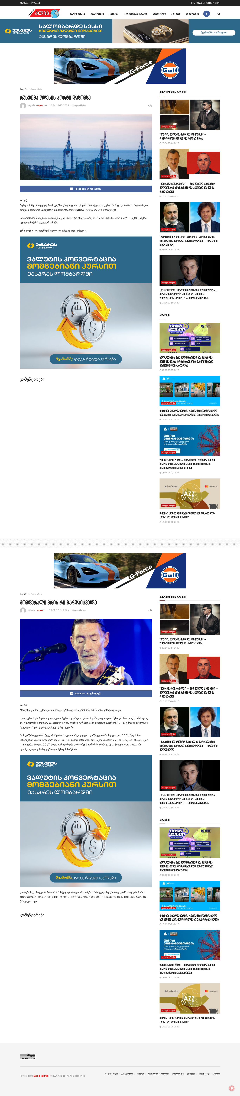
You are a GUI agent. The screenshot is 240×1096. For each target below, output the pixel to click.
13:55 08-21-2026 (170, 419)
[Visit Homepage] (44, 13)
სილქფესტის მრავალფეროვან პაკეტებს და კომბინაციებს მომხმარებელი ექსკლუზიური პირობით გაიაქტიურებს (186, 361)
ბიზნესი (113, 13)
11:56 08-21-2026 (170, 473)
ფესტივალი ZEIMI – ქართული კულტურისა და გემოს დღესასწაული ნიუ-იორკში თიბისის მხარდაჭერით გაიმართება (187, 464)
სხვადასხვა (192, 13)
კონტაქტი (35, 3)
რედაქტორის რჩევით (135, 13)
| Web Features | (41, 1075)
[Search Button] (219, 13)
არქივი (216, 1074)
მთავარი (23, 89)
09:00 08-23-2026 (170, 370)
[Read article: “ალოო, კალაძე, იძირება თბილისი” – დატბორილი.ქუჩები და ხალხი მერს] (190, 115)
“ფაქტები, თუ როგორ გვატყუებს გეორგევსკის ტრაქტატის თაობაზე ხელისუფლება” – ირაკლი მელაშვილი (189, 241)
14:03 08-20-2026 (170, 522)
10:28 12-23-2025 (59, 610)
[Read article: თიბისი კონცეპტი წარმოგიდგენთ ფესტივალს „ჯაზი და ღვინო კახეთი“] (190, 493)
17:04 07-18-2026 (170, 303)
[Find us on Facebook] (206, 13)
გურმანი (175, 13)
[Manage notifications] (232, 1088)
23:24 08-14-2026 (170, 143)
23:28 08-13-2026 (170, 249)
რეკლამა (24, 3)
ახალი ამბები (77, 13)
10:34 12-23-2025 (59, 105)
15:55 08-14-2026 (170, 196)
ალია (40, 105)
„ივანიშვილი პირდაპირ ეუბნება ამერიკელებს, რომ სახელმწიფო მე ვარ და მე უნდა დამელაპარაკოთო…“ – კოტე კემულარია (188, 294)
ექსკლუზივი (97, 13)
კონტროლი (159, 13)
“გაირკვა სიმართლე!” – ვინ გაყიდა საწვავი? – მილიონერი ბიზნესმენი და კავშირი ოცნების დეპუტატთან (189, 187)
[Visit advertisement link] (120, 68)
